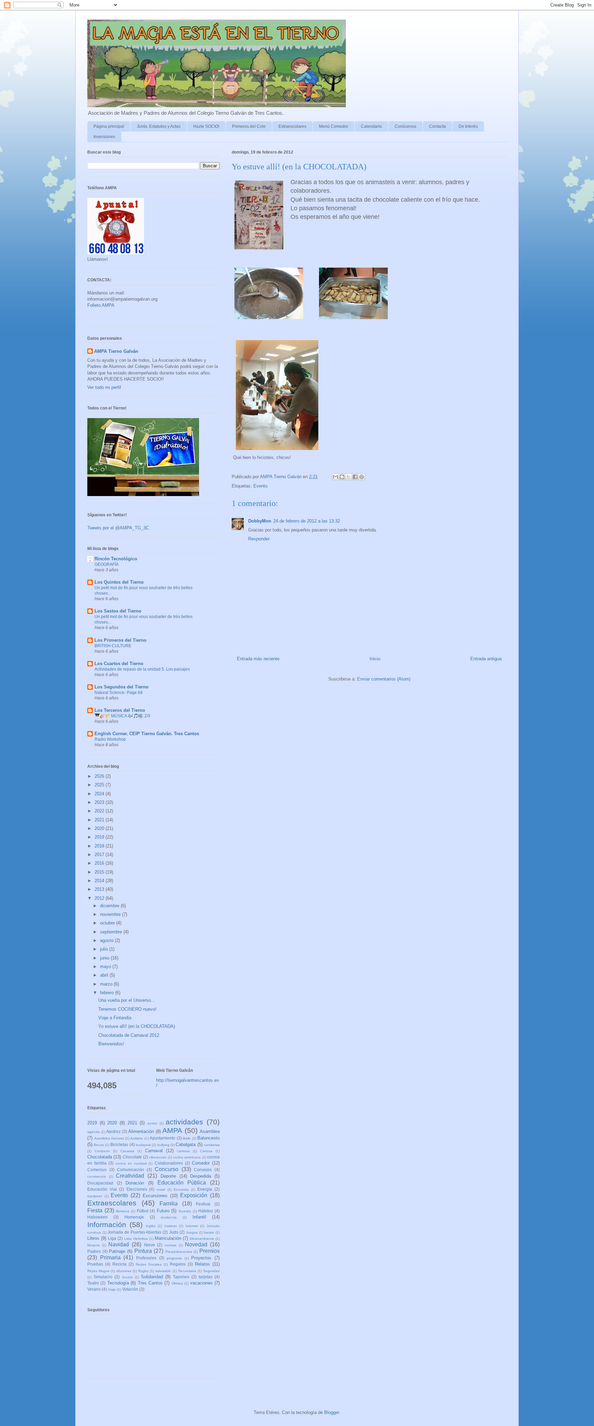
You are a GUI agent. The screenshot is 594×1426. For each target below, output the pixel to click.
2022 (100, 810)
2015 (100, 872)
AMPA (172, 1130)
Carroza (206, 1151)
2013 (100, 889)
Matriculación (168, 1238)
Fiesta (94, 1210)
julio (104, 949)
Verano (94, 1289)
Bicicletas (119, 1144)
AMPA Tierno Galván (116, 351)
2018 (100, 846)
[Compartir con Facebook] (355, 476)
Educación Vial (102, 1189)
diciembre (110, 905)
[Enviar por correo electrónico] (335, 476)
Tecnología (118, 1282)
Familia (169, 1203)
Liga (112, 1238)
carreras (183, 1151)
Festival (203, 1204)
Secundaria (187, 1271)
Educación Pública (181, 1183)
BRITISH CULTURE (113, 645)
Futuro (163, 1210)
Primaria (110, 1257)
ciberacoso (157, 1157)
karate (209, 1232)
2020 (100, 828)
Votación (130, 1289)
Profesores (146, 1258)
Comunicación (130, 1169)
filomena (122, 1211)
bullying (163, 1145)
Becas (99, 1145)
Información (106, 1224)
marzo (107, 984)
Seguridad (211, 1271)
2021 (100, 819)
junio (105, 958)
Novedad (196, 1244)
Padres (94, 1251)
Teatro (93, 1283)
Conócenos (405, 126)
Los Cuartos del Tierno (119, 663)
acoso (152, 1123)
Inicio (375, 658)
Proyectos (201, 1257)
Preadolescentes (178, 1252)
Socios (127, 1277)
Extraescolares (292, 126)
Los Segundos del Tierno (121, 686)
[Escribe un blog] (342, 476)
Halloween (97, 1217)
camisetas (212, 1145)
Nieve (149, 1245)
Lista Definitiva (135, 1238)
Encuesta (181, 1189)
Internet (192, 1226)
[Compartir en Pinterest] (361, 476)
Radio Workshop (110, 739)
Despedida (200, 1176)
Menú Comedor (333, 126)
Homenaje (134, 1217)
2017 (100, 854)
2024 (100, 793)
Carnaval (154, 1150)
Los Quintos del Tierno (119, 582)
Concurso (166, 1169)
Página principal (109, 126)
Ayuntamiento (162, 1138)
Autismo (136, 1138)
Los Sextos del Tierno (118, 611)
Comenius (97, 1169)
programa (174, 1258)
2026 (100, 776)
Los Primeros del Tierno (120, 640)
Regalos (178, 1264)
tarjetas (205, 1277)
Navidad (118, 1244)
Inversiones (104, 136)
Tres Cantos (150, 1282)
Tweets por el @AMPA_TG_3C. (118, 527)
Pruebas (95, 1264)
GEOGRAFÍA (107, 564)
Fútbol (142, 1211)
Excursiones (155, 1195)
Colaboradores (169, 1163)
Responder (259, 538)
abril (105, 975)
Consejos (203, 1169)
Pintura (143, 1251)
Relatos (202, 1264)
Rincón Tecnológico (116, 558)
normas (170, 1245)
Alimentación (141, 1131)
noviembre (111, 914)
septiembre (111, 931)
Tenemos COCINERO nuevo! (127, 1009)
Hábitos (205, 1211)
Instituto (170, 1226)
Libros (93, 1238)
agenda (93, 1132)
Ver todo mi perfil (104, 387)
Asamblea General (109, 1138)
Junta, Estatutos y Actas (158, 126)
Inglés (150, 1226)
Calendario (371, 126)
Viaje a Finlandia (114, 1017)
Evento (260, 486)
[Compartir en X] (348, 476)
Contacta (437, 126)
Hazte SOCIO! (206, 126)
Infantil (199, 1217)
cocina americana (187, 1157)
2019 (100, 837)
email (161, 1189)
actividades (184, 1122)
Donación (134, 1183)
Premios (209, 1251)
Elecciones (136, 1189)
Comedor (201, 1163)
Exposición (193, 1195)
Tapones (181, 1277)
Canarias (127, 1151)
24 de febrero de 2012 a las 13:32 (306, 521)
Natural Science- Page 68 (119, 692)
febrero (107, 992)
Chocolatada (99, 1156)
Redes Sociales (149, 1264)
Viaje (112, 1289)
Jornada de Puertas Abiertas (134, 1232)
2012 (100, 898)
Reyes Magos (98, 1271)
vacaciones (201, 1282)
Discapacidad (100, 1183)
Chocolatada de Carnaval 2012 (128, 1035)
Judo (173, 1232)
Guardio (184, 1211)
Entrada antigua (486, 658)
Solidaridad (152, 1276)
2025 (100, 784)
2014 (100, 880)
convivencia (96, 1176)
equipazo (94, 1196)
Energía (204, 1189)
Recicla (119, 1264)
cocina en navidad (131, 1163)
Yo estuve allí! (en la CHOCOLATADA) (136, 1026)
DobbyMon (259, 521)
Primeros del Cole (249, 126)
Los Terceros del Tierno (120, 710)
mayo (106, 966)
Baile (187, 1138)
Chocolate (132, 1157)
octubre (108, 922)
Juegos (192, 1232)
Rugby (143, 1271)
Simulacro (103, 1277)
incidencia (169, 1217)
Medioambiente (202, 1238)
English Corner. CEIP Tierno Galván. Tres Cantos (147, 733)
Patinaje (117, 1251)
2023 (100, 802)
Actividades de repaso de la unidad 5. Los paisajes (142, 669)
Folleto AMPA (100, 305)
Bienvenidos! (111, 1043)
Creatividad (130, 1176)
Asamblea (210, 1131)
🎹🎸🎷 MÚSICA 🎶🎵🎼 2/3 (122, 716)
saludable (163, 1271)
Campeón (102, 1151)
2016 (100, 863)
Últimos (177, 1283)
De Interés (468, 126)
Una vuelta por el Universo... (126, 1000)
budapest (143, 1145)
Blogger (331, 1412)
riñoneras (124, 1271)
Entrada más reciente (258, 658)
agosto (107, 940)
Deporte (168, 1176)
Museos (93, 1245)
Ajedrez (113, 1131)
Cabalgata (186, 1144)
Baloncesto (208, 1138)
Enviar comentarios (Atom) (383, 679)
